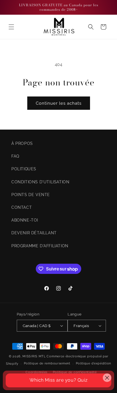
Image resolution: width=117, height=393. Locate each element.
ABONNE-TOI (24, 220)
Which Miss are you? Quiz (58, 380)
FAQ (15, 156)
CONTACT (21, 207)
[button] (11, 27)
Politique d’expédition (93, 363)
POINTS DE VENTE (30, 194)
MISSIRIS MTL (33, 356)
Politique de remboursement (47, 363)
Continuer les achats (59, 103)
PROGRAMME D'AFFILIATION (39, 246)
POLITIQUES (23, 169)
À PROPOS (22, 143)
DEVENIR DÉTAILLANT (34, 233)
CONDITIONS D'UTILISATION (40, 182)
